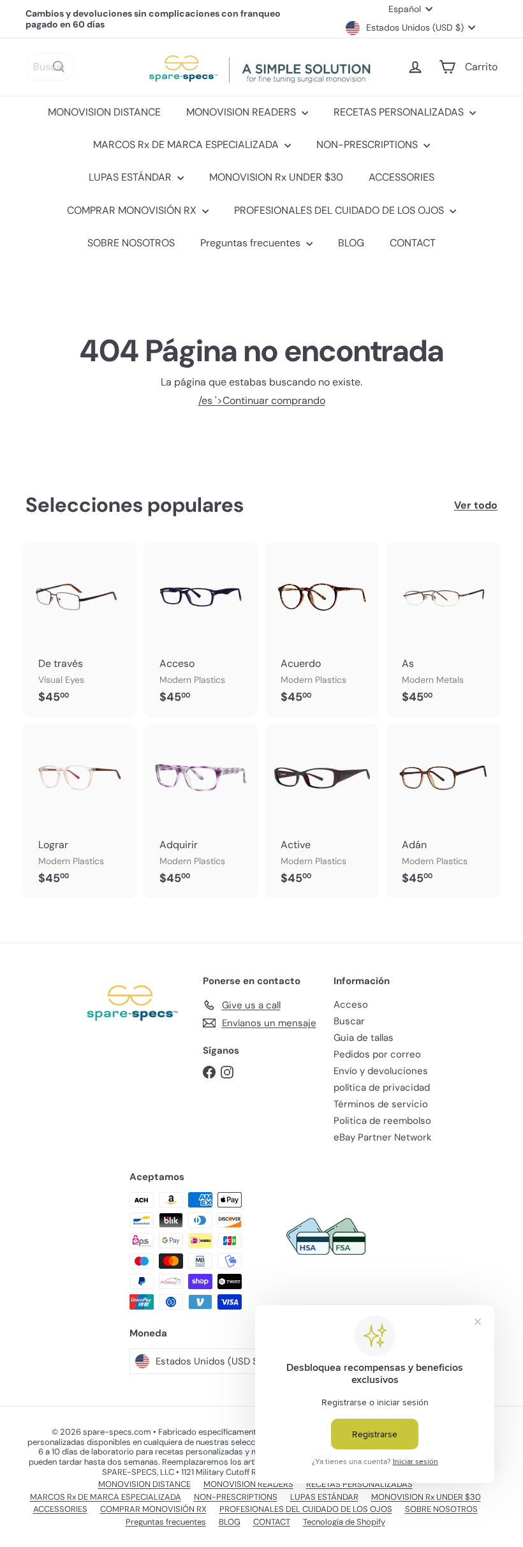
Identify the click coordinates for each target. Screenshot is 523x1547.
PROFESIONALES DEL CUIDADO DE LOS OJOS (340, 210)
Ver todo (475, 505)
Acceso (351, 1004)
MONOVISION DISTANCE (104, 112)
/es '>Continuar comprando (261, 400)
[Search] (58, 66)
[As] (443, 629)
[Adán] (443, 811)
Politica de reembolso (382, 1120)
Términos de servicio (381, 1104)
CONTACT (413, 243)
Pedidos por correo (377, 1054)
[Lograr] (80, 811)
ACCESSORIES (401, 177)
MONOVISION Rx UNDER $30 (276, 177)
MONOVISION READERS (242, 112)
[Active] (322, 811)
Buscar (349, 1021)
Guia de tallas (364, 1037)
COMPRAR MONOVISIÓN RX (133, 210)
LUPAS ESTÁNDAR (131, 177)
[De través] (80, 629)
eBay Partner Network (383, 1137)
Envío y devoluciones (381, 1071)
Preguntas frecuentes (251, 243)
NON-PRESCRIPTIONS (368, 144)
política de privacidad (382, 1087)
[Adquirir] (201, 811)
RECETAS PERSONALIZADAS (400, 112)
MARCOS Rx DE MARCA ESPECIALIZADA (187, 144)
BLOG (351, 243)
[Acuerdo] (322, 629)
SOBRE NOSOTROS (131, 243)
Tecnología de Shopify (344, 1521)
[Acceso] (201, 629)
